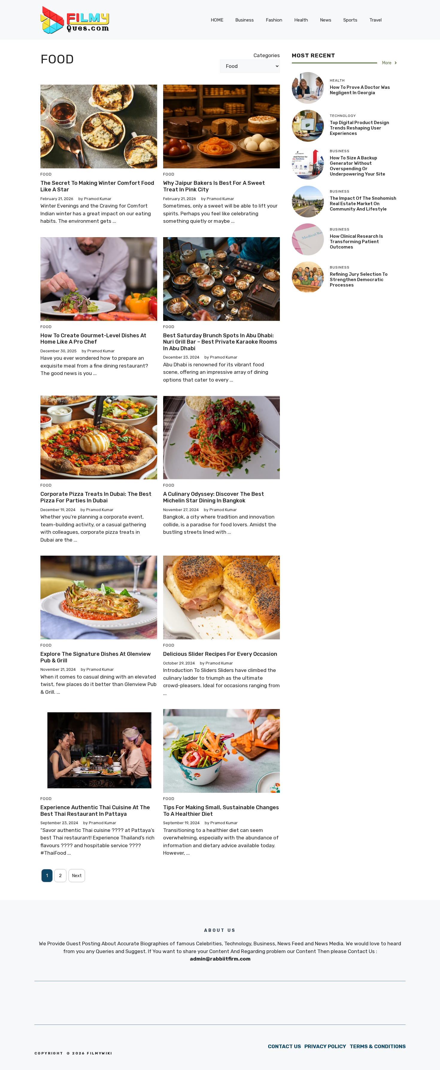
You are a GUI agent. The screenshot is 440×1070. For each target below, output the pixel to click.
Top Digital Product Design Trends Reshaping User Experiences (359, 128)
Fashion (274, 20)
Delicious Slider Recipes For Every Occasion (220, 654)
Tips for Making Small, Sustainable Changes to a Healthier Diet (221, 810)
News (325, 20)
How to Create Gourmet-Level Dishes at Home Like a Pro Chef (93, 338)
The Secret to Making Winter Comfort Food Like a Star (97, 186)
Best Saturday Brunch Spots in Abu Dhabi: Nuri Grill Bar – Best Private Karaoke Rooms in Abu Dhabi (220, 342)
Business (244, 20)
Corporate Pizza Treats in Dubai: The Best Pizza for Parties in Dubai (95, 497)
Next (77, 875)
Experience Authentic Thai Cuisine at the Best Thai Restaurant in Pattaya (95, 810)
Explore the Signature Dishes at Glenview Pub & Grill (95, 657)
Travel (375, 20)
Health (301, 20)
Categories (267, 55)
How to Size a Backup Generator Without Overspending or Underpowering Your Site (357, 166)
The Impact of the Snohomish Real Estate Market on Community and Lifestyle (363, 204)
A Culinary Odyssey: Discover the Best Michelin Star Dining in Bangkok (213, 497)
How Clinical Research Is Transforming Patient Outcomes (356, 242)
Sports (350, 20)
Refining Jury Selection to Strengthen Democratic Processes (359, 280)
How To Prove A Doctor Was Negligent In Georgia (360, 90)
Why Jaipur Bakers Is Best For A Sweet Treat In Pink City (214, 186)
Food (46, 174)
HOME (217, 20)
